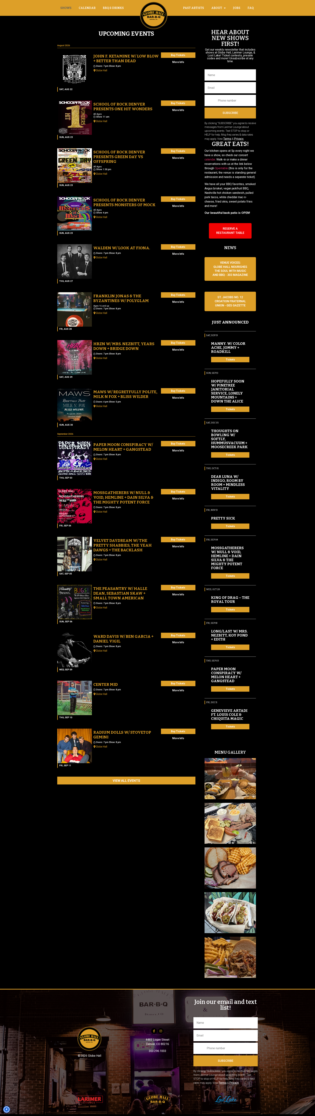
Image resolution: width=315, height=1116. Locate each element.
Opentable (221, 168)
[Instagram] (161, 1031)
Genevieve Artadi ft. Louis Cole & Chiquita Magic (229, 714)
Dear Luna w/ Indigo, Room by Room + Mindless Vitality (228, 482)
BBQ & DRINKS (113, 8)
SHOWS (65, 8)
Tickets (230, 359)
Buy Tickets (178, 55)
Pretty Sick (223, 518)
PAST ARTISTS (193, 8)
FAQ (251, 8)
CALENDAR (87, 8)
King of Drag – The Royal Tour (230, 599)
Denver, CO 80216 (157, 1044)
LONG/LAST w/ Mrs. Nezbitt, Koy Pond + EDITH (229, 635)
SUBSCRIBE (230, 113)
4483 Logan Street (157, 1039)
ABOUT (216, 8)
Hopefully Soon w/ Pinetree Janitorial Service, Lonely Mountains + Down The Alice (227, 391)
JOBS (236, 8)
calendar (210, 159)
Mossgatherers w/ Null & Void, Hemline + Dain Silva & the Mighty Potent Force (227, 558)
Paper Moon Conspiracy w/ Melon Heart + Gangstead (226, 675)
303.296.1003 (157, 1051)
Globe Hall (101, 70)
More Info (178, 62)
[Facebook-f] (154, 1031)
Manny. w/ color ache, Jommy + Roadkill (228, 347)
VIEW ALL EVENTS (126, 780)
